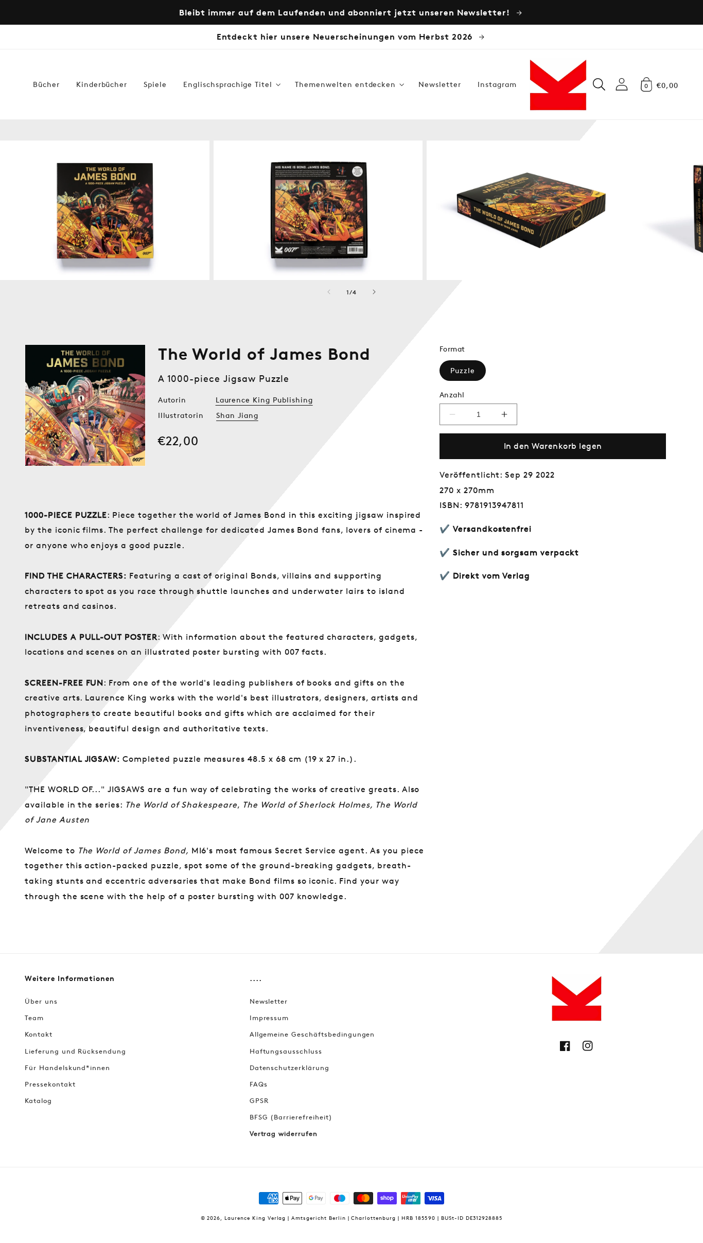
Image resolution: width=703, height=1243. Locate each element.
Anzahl (452, 394)
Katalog (38, 1100)
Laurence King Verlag (255, 1217)
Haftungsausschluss (286, 1051)
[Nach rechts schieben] (374, 292)
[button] (231, 84)
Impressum (269, 1017)
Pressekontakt (50, 1084)
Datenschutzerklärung (289, 1067)
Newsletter (269, 1001)
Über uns (41, 1001)
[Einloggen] (622, 84)
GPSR (259, 1100)
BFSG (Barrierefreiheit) (291, 1117)
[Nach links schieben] (329, 292)
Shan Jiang (237, 415)
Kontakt (38, 1034)
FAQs (259, 1084)
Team (34, 1017)
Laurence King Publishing (264, 399)
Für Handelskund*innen (67, 1067)
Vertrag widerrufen (284, 1133)
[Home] (558, 84)
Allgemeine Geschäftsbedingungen (312, 1034)
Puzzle (462, 370)
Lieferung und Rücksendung (75, 1051)
